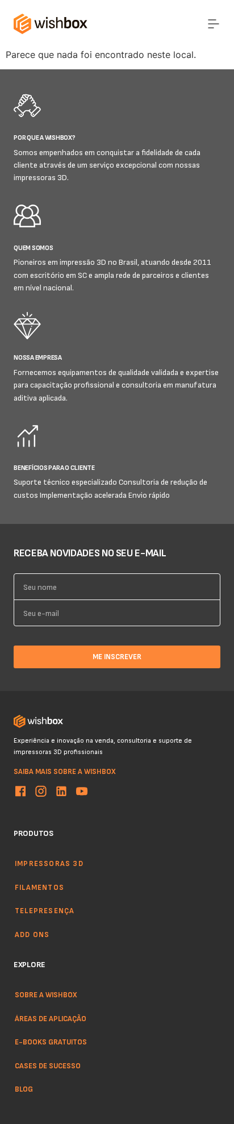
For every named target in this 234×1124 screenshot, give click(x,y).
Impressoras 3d (49, 863)
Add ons (32, 933)
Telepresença (44, 910)
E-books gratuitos (51, 1041)
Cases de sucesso (48, 1065)
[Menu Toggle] (213, 24)
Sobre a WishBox (46, 994)
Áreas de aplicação (50, 1017)
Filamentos (39, 886)
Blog (24, 1088)
